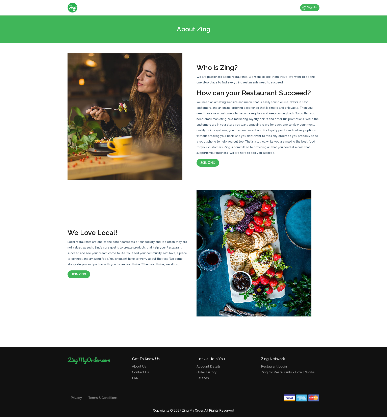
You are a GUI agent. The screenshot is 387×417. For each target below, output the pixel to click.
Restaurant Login (274, 366)
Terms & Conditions (103, 398)
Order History (206, 372)
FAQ (135, 378)
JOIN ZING (208, 162)
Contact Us (140, 372)
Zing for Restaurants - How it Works (288, 372)
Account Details (209, 366)
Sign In (311, 7)
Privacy (76, 398)
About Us (139, 366)
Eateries (203, 378)
